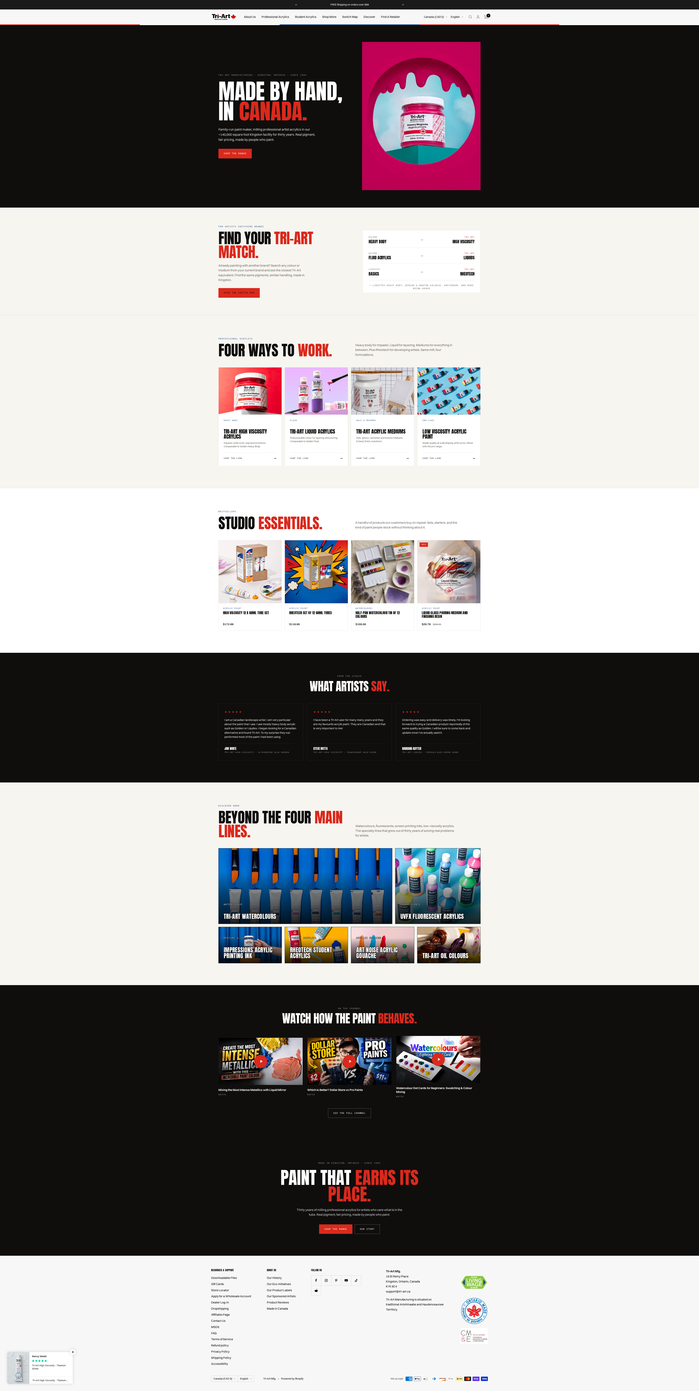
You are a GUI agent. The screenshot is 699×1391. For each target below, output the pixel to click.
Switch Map (350, 17)
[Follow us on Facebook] (316, 1280)
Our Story (367, 1229)
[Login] (478, 16)
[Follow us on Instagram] (326, 1280)
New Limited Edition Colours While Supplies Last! (350, 4)
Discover (369, 17)
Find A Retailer (390, 17)
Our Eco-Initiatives (279, 1284)
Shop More (329, 17)
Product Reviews (278, 1302)
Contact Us (218, 1321)
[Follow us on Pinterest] (336, 1280)
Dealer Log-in (220, 1302)
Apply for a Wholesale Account (231, 1296)
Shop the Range (235, 153)
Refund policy (220, 1345)
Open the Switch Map (239, 293)
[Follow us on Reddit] (316, 1290)
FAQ (214, 1333)
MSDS (215, 1327)
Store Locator (220, 1290)
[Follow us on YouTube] (346, 1280)
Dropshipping (220, 1308)
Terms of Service (222, 1339)
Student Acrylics (305, 17)
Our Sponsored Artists (281, 1296)
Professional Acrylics (275, 17)
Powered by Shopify (292, 1378)
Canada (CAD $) (434, 17)
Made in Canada (277, 1308)
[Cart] (486, 17)
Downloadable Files (224, 1278)
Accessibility (219, 1364)
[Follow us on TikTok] (356, 1280)
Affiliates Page (220, 1314)
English (455, 17)
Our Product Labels (279, 1290)
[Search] (470, 17)
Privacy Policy (220, 1351)
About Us (250, 17)
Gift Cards (217, 1284)
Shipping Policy (221, 1357)
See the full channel (349, 1113)
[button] (73, 1352)
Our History (274, 1278)
